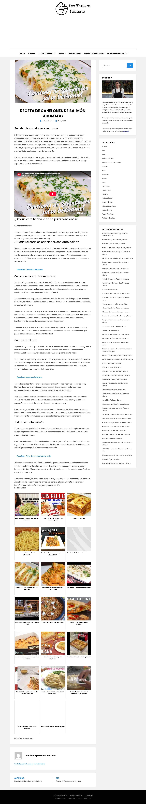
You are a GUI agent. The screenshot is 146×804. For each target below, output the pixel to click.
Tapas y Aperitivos (108, 214)
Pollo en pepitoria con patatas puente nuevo (116, 312)
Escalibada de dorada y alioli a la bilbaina (114, 379)
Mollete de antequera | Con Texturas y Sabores (116, 248)
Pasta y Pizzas (27, 738)
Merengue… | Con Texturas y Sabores (113, 244)
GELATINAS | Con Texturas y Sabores (113, 430)
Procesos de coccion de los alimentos (114, 326)
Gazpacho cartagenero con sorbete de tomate (117, 422)
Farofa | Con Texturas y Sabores (112, 400)
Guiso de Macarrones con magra (112, 438)
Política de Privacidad (60, 795)
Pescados (105, 194)
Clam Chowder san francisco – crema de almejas (117, 359)
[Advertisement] (73, 32)
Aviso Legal (89, 795)
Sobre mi (31, 54)
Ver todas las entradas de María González (29, 764)
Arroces (104, 146)
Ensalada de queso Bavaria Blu (111, 367)
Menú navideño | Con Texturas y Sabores (114, 240)
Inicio (22, 54)
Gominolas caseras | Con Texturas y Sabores (116, 434)
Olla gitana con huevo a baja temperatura (115, 269)
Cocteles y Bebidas (47, 54)
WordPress (88, 798)
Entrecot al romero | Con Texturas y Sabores (116, 375)
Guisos (104, 170)
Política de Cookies (76, 795)
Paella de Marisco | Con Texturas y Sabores (115, 279)
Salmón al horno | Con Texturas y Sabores (115, 338)
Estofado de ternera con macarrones (114, 390)
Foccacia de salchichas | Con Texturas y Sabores (117, 414)
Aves (103, 150)
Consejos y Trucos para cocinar (111, 162)
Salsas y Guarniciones (94, 54)
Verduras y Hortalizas (108, 218)
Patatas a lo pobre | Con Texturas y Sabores (116, 293)
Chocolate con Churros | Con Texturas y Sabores (117, 355)
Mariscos (104, 178)
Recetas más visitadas (117, 54)
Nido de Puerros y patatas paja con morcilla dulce (117, 258)
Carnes (61, 54)
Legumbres (105, 174)
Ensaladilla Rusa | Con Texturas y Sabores (115, 371)
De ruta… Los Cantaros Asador (111, 363)
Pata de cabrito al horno (109, 289)
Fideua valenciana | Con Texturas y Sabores (115, 404)
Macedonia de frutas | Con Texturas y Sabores (116, 463)
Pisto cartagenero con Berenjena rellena (114, 304)
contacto (126, 131)
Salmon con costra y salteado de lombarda (115, 334)
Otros (103, 182)
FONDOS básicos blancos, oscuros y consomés (116, 418)
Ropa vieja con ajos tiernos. (110, 330)
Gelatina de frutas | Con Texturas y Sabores (116, 426)
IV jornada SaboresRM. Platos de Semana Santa (117, 455)
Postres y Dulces (107, 198)
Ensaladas (105, 166)
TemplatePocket (71, 798)
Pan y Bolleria (106, 186)
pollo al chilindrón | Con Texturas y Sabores (115, 308)
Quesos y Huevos (107, 202)
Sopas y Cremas (74, 54)
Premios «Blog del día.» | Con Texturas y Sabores (117, 316)
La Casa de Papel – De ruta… (110, 459)
